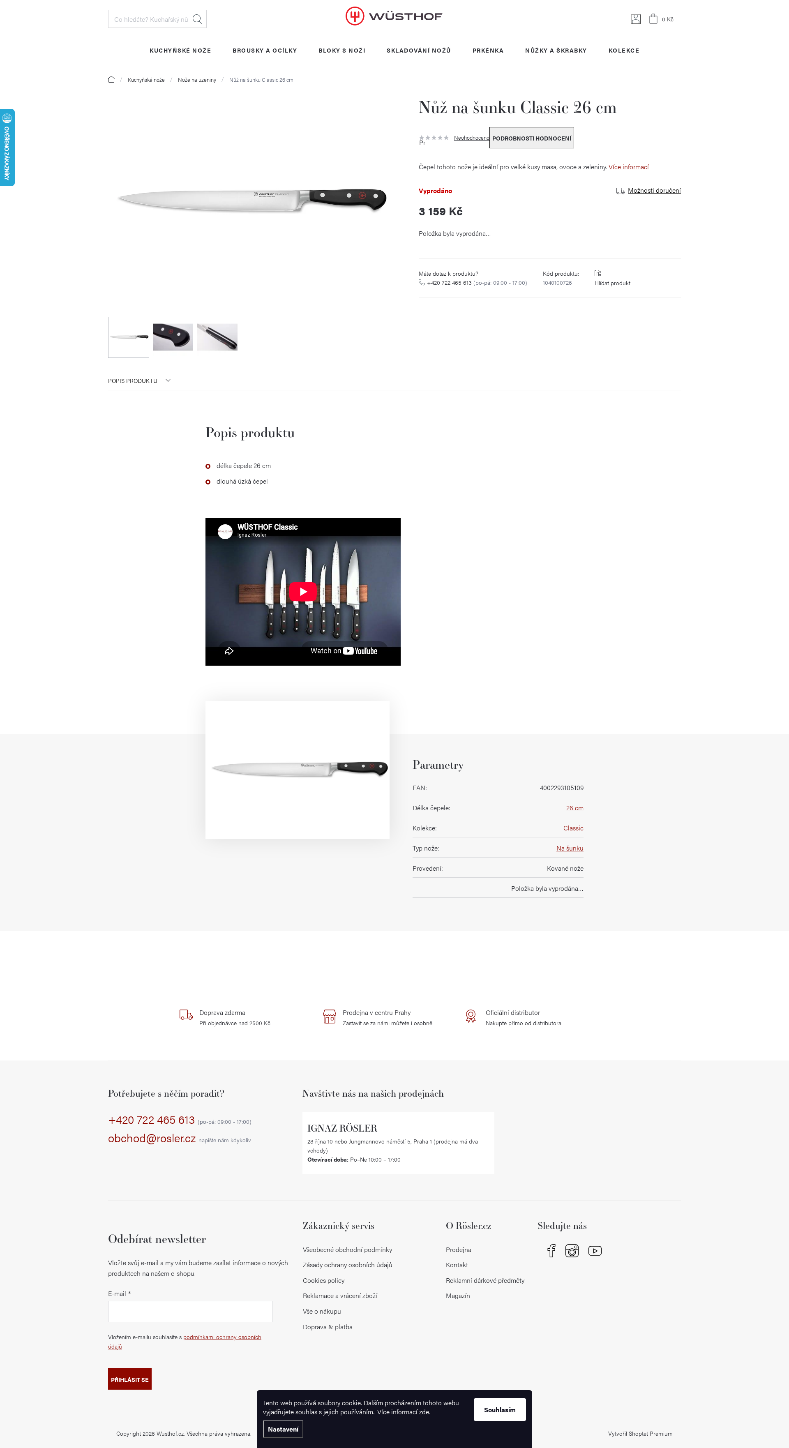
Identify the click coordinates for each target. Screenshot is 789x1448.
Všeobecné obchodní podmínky (347, 1249)
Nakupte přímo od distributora (523, 1017)
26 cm (575, 807)
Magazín (458, 1295)
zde (424, 1411)
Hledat (197, 19)
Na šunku (570, 848)
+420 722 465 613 (477, 282)
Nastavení (283, 1429)
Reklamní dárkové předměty (485, 1280)
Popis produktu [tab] (132, 380)
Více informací (629, 166)
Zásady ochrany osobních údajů (347, 1264)
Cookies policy (323, 1280)
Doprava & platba (328, 1326)
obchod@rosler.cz (179, 1138)
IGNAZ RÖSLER (342, 1128)
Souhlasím (500, 1409)
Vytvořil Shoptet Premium (640, 1433)
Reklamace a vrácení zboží (340, 1295)
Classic (573, 827)
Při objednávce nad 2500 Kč (234, 1017)
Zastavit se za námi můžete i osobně (387, 1017)
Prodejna (458, 1249)
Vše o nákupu (322, 1311)
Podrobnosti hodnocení (531, 138)
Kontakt (457, 1264)
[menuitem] (180, 50)
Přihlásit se (130, 1379)
